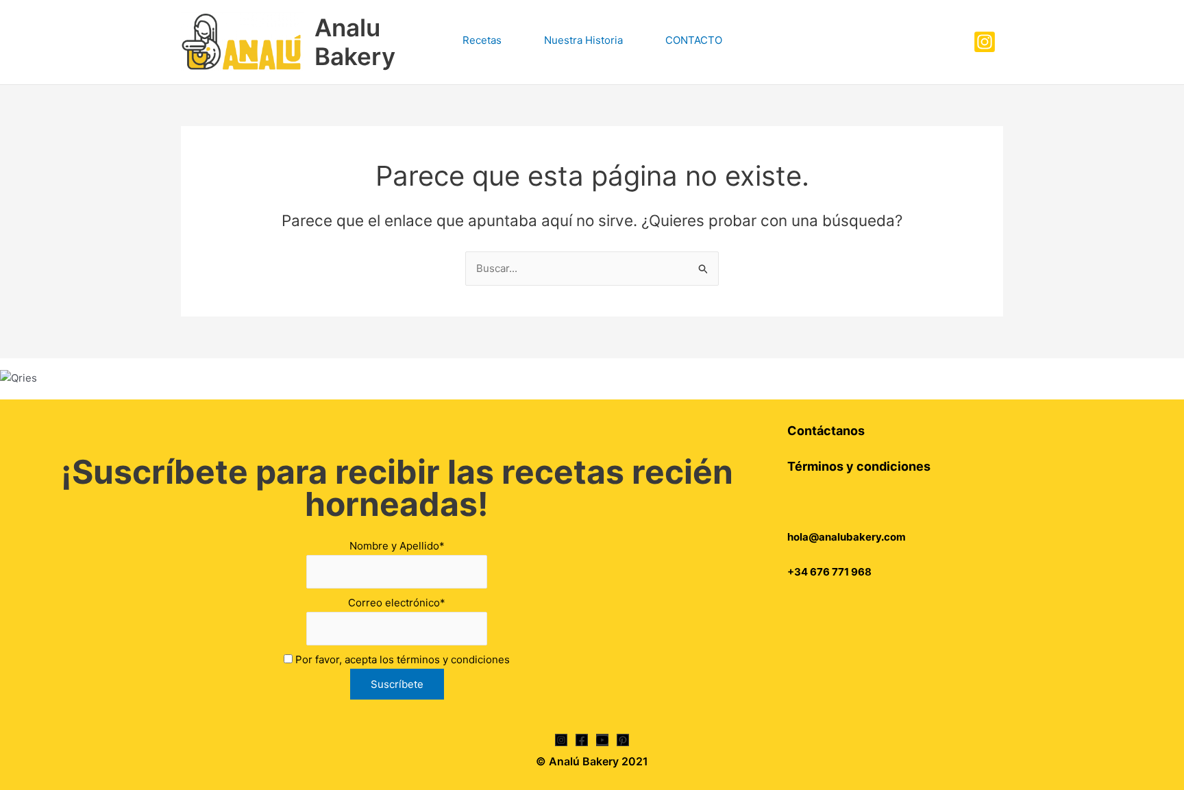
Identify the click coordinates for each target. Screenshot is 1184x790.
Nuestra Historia (583, 40)
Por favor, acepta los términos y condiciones (401, 659)
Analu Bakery (354, 42)
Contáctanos (826, 430)
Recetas (482, 40)
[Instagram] (984, 41)
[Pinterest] (623, 740)
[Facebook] (582, 740)
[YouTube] (602, 740)
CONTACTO (693, 40)
